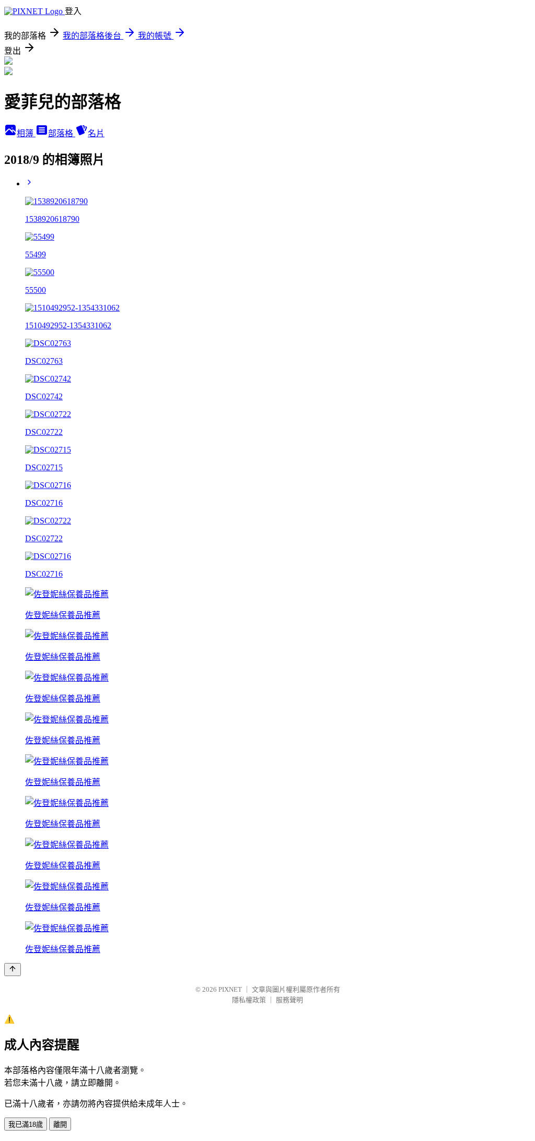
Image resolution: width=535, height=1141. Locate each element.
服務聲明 (289, 1000)
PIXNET (230, 989)
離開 (60, 1124)
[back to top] (12, 969)
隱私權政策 (249, 1000)
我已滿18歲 (25, 1124)
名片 (96, 133)
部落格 (61, 133)
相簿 (26, 133)
